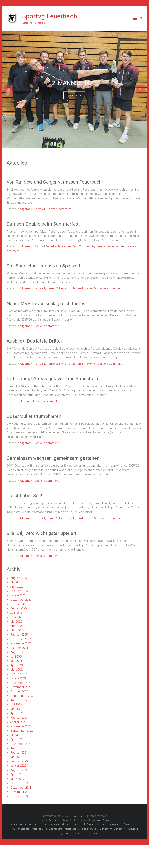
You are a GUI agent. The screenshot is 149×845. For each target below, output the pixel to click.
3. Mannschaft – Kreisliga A (125, 824)
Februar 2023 (19, 717)
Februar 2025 (19, 634)
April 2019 (16, 774)
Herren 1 (39, 209)
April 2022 (16, 739)
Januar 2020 (18, 765)
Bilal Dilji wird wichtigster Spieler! (41, 533)
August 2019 (18, 770)
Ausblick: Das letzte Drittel (34, 341)
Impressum (92, 833)
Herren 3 (64, 288)
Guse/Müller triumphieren (34, 416)
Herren (32, 824)
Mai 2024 (16, 661)
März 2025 (17, 630)
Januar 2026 (18, 595)
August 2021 (18, 748)
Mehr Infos (74, 95)
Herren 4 (77, 288)
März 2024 (17, 669)
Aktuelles (133, 828)
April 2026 (16, 586)
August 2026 (18, 578)
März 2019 (17, 779)
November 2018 (20, 792)
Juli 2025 (16, 613)
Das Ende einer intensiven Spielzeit (43, 266)
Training (57, 833)
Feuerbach (53, 246)
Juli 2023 (16, 704)
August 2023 (18, 700)
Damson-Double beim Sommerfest (43, 224)
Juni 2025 (16, 617)
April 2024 (16, 665)
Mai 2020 (16, 757)
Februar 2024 (19, 674)
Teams (23, 824)
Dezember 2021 (20, 744)
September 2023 (21, 696)
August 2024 (18, 652)
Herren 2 (52, 288)
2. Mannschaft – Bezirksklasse (90, 824)
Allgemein (26, 209)
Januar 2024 (18, 678)
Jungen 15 (120, 828)
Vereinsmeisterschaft (110, 246)
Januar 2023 (18, 722)
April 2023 (16, 713)
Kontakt (79, 833)
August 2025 (18, 608)
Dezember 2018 (20, 787)
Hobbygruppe (90, 828)
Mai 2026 (16, 582)
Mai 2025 (16, 621)
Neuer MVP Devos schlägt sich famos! (46, 303)
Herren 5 (90, 288)
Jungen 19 (106, 828)
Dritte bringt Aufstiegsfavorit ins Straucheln (52, 378)
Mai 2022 (16, 735)
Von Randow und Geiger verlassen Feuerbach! (55, 182)
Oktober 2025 (19, 604)
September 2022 (21, 730)
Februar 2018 (19, 796)
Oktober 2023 (19, 691)
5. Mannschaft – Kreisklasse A (63, 828)
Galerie (68, 833)
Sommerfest (69, 246)
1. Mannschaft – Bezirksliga (54, 824)
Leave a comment (59, 209)
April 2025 (16, 626)
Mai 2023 (16, 709)
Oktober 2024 (19, 648)
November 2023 (20, 687)
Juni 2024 (16, 656)
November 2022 (20, 726)
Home (13, 824)
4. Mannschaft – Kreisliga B (28, 828)
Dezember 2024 (20, 639)
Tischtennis (86, 246)
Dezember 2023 (20, 683)
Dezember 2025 (20, 599)
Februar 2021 (19, 752)
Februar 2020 (19, 761)
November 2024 (20, 643)
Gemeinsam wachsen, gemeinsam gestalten (53, 458)
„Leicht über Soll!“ (25, 495)
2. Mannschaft (74, 82)
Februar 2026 (19, 591)
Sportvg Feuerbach (49, 16)
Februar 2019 (19, 783)
